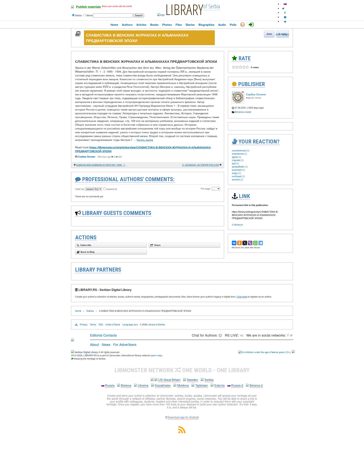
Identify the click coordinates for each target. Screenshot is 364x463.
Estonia (219, 385)
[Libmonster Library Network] (293, 352)
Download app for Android (183, 417)
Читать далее (144, 140)
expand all (111, 188)
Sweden (192, 380)
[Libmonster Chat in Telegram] (221, 335)
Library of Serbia (156, 324)
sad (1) (235, 163)
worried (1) (237, 179)
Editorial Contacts (103, 335)
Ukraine (143, 385)
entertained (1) (239, 153)
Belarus (126, 385)
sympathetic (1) (240, 166)
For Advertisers (124, 344)
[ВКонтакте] (234, 243)
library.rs (238, 224)
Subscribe (85, 245)
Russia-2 (237, 385)
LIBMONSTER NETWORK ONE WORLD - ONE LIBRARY (182, 370)
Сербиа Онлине (86, 156)
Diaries (90, 310)
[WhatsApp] (255, 243)
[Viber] (250, 243)
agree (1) (236, 156)
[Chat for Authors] (285, 17)
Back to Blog (87, 252)
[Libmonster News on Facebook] (285, 12)
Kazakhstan (163, 385)
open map (156, 355)
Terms (93, 324)
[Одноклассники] (239, 243)
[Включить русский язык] (285, 3)
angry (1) (236, 173)
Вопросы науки (243, 111)
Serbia (209, 380)
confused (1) (238, 176)
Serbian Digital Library (86, 352)
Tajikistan (201, 385)
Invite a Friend (112, 324)
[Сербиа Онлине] (238, 102)
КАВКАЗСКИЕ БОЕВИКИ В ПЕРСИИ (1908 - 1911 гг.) (102, 164)
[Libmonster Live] (285, 21)
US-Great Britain (169, 380)
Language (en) (130, 324)
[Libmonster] (72, 339)
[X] (244, 243)
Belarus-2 (256, 385)
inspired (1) (238, 160)
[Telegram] (260, 243)
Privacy (83, 324)
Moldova (183, 385)
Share (157, 245)
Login (285, 34)
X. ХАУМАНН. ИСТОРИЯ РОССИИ (200, 164)
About (94, 344)
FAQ (101, 324)
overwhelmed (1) (240, 150)
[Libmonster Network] (264, 352)
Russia (110, 385)
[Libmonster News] (283, 8)
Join (277, 34)
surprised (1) (238, 169)
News (106, 344)
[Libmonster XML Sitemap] (182, 432)
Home (78, 310)
